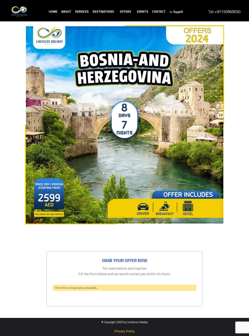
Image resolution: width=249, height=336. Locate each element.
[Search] (203, 12)
